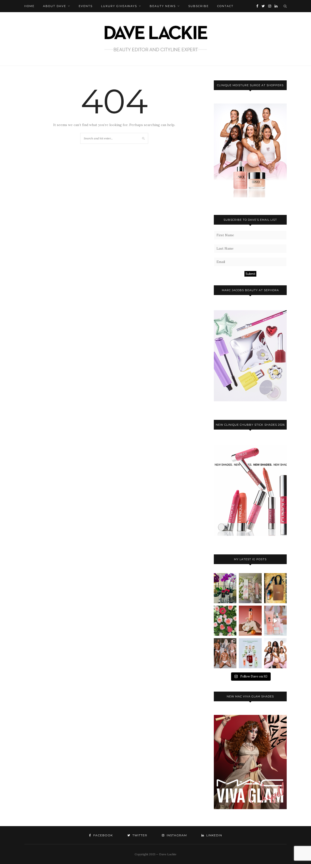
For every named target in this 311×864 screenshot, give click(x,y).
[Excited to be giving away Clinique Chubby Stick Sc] (250, 588)
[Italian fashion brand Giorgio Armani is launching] (275, 588)
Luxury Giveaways (119, 6)
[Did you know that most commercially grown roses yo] (225, 621)
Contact (225, 6)
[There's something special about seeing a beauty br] (275, 653)
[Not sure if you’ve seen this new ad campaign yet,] (275, 621)
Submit (250, 274)
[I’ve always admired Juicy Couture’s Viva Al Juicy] (225, 588)
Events (86, 6)
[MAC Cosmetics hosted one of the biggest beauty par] (225, 653)
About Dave (54, 6)
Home (29, 6)
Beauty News (163, 6)
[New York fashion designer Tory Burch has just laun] (250, 621)
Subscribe (198, 6)
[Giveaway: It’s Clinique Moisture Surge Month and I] (250, 653)
